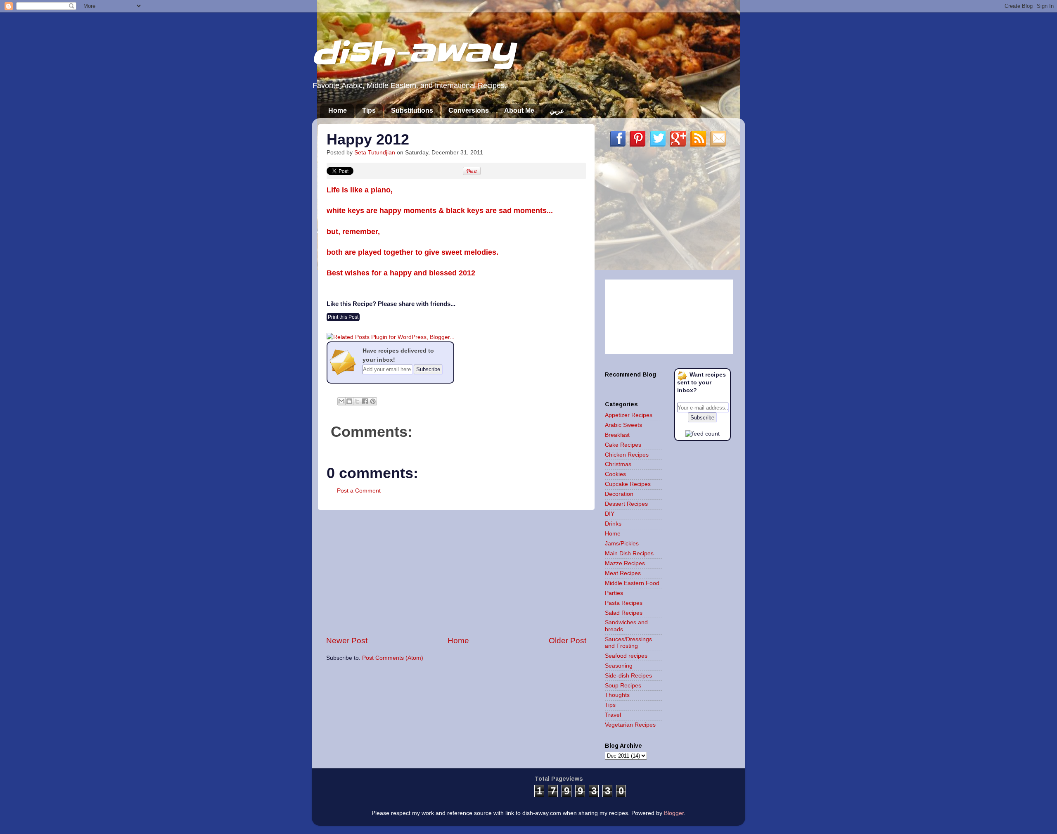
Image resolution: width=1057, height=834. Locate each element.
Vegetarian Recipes (630, 725)
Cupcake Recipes (628, 484)
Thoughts (617, 695)
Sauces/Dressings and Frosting (628, 642)
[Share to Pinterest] (373, 401)
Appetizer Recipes (628, 415)
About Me (519, 110)
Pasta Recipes (623, 603)
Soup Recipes (623, 685)
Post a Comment (359, 491)
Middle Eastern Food (632, 583)
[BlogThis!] (349, 401)
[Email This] (341, 401)
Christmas (618, 464)
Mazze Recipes (625, 563)
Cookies (615, 474)
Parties (614, 593)
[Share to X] (357, 401)
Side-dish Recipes (628, 676)
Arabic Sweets (623, 425)
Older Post (567, 640)
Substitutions (412, 110)
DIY (609, 514)
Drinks (613, 524)
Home (337, 110)
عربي (557, 110)
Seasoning (619, 666)
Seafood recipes (626, 656)
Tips (369, 110)
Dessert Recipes (626, 504)
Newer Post (346, 640)
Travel (613, 715)
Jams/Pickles (622, 543)
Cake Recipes (623, 445)
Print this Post (343, 317)
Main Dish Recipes (629, 553)
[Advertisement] (456, 572)
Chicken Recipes (627, 455)
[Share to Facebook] (365, 401)
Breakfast (617, 435)
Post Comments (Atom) (392, 658)
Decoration (619, 494)
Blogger (674, 813)
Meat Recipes (623, 573)
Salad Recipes (623, 613)
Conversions (468, 110)
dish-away (413, 53)
